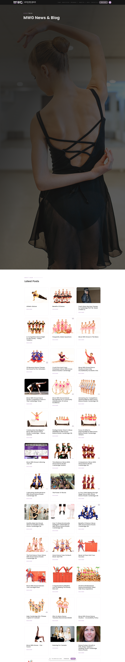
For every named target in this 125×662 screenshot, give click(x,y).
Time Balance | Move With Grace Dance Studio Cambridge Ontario (61, 463)
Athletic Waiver (31, 306)
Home (59, 2)
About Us (81, 2)
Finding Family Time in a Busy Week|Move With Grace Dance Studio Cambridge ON (62, 431)
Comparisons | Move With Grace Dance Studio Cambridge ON (87, 463)
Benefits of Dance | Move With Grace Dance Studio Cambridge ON (87, 524)
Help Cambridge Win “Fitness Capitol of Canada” (36, 617)
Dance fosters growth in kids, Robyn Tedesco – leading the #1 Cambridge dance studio (88, 647)
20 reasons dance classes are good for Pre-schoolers (35, 368)
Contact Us (94, 2)
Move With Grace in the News (89, 337)
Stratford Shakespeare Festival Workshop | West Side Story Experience (87, 587)
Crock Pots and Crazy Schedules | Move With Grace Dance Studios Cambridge (62, 369)
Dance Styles (65, 2)
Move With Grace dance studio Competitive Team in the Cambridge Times (36, 399)
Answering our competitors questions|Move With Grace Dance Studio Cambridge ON (88, 399)
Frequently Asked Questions (61, 337)
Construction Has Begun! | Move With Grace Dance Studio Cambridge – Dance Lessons (35, 432)
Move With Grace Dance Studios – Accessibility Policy (88, 617)
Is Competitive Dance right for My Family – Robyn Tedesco (35, 338)
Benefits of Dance (58, 306)
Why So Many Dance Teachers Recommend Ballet (62, 617)
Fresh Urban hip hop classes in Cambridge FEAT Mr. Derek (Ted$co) (88, 308)
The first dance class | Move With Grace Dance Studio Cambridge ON (36, 556)
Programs (73, 2)
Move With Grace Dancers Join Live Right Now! (35, 586)
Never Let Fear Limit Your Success (87, 556)
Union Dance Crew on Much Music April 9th (61, 556)
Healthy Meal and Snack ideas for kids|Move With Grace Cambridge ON (34, 524)
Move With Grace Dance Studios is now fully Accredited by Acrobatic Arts (88, 369)
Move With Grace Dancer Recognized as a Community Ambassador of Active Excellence (62, 400)
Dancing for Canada (59, 645)
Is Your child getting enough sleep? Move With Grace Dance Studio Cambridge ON (88, 494)
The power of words (59, 493)
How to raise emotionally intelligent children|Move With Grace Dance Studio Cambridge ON (61, 525)
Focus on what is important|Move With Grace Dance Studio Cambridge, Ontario (88, 432)
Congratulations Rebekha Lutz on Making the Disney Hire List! (61, 587)
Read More (29, 309)
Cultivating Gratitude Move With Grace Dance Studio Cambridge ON (35, 494)
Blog (88, 2)
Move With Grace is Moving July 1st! (35, 463)
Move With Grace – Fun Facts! (34, 646)
